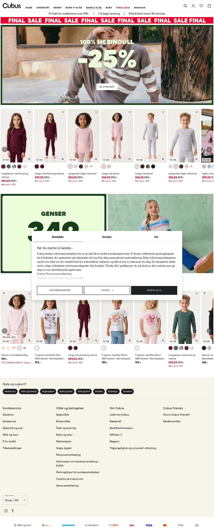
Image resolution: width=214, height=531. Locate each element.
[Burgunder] (3, 166)
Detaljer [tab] (107, 237)
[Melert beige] (204, 166)
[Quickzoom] (29, 159)
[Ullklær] (107, 54)
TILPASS (105, 290)
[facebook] (12, 510)
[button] (10, 391)
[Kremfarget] (209, 348)
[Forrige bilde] (4, 149)
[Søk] (185, 6)
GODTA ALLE (154, 290)
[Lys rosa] (14, 348)
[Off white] (9, 348)
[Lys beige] (86, 166)
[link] (193, 6)
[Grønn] (9, 166)
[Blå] (209, 166)
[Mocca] (81, 166)
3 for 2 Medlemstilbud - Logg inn (16, 362)
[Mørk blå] (153, 166)
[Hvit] (37, 348)
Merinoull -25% (8, 184)
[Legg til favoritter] (29, 112)
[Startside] (12, 5)
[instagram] (6, 510)
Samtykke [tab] (58, 237)
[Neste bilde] (209, 149)
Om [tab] (156, 237)
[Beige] (14, 166)
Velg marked (9, 495)
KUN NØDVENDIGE (59, 290)
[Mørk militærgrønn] (148, 166)
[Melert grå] (25, 166)
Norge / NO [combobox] (12, 500)
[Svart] (204, 348)
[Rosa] (70, 166)
